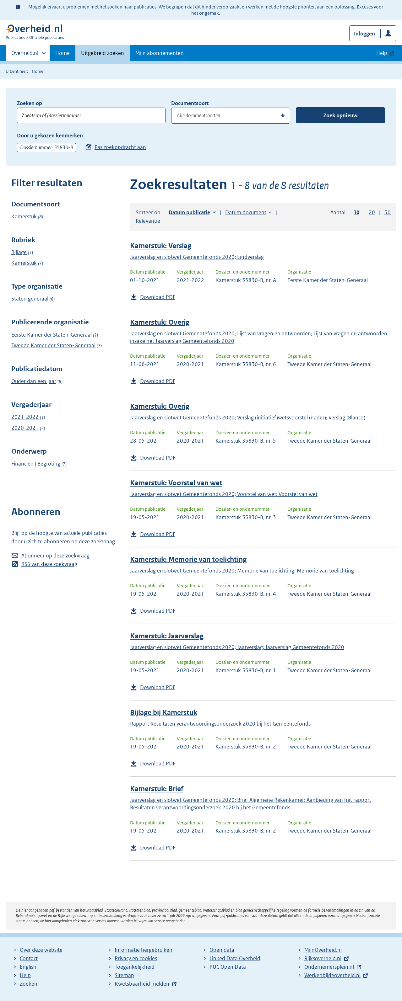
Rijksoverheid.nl (322, 958)
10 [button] (356, 212)
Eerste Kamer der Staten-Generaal (51, 334)
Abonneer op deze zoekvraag (55, 555)
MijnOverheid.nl (323, 949)
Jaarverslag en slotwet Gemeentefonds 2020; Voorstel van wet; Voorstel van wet (224, 494)
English (28, 966)
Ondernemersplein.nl (329, 966)
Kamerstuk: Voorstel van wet (176, 483)
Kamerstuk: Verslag (160, 246)
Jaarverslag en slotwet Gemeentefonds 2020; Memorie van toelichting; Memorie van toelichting (242, 570)
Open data (221, 949)
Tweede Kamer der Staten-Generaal (53, 345)
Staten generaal (29, 298)
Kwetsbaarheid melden (142, 983)
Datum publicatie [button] (189, 212)
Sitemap (124, 975)
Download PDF (157, 297)
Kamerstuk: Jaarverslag (167, 636)
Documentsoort (190, 103)
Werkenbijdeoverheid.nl (332, 975)
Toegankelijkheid (135, 966)
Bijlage (19, 252)
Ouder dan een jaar (33, 381)
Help (25, 975)
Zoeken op (29, 103)
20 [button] (372, 212)
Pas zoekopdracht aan (120, 147)
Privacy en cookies (136, 958)
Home (62, 53)
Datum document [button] (245, 212)
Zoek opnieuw (340, 115)
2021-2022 (25, 416)
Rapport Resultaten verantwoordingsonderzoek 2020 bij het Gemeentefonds (220, 723)
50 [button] (387, 212)
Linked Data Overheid (234, 958)
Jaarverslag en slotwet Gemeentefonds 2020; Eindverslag (197, 256)
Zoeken (28, 983)
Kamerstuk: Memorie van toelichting (188, 559)
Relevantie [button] (148, 220)
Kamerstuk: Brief (156, 789)
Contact (29, 958)
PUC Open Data (227, 966)
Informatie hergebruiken (143, 949)
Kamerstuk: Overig (159, 322)
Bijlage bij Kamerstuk (163, 712)
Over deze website (41, 949)
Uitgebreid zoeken (102, 53)
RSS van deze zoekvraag (49, 564)
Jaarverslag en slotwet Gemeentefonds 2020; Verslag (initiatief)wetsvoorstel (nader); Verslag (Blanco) (247, 417)
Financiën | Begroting (35, 463)
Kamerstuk (24, 216)
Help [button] (381, 53)
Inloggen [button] (364, 33)
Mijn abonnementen (159, 53)
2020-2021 (25, 427)
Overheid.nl (24, 55)
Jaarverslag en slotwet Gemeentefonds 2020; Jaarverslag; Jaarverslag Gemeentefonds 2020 (237, 647)
